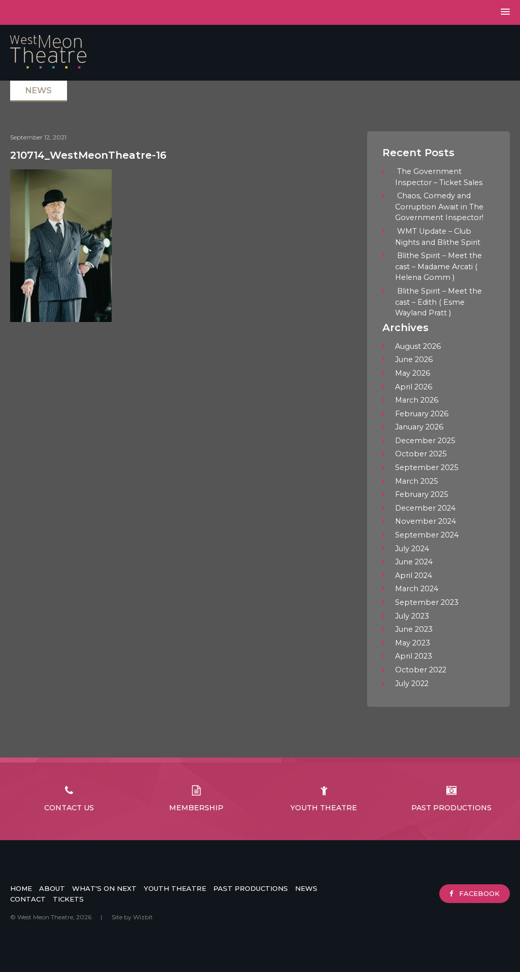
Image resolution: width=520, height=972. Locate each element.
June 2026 (414, 359)
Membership (196, 807)
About (52, 888)
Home (21, 888)
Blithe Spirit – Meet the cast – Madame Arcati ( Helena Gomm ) (438, 266)
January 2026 (419, 426)
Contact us (69, 807)
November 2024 (425, 521)
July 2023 (412, 616)
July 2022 (412, 683)
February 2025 (421, 494)
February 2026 (421, 413)
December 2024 (425, 508)
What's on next (104, 888)
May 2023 (412, 642)
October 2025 (420, 453)
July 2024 (412, 548)
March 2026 (416, 400)
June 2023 (414, 629)
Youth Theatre (323, 807)
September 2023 (427, 602)
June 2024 (414, 561)
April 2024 (413, 575)
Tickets (68, 899)
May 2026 (412, 373)
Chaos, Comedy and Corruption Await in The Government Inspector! (439, 206)
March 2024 (416, 588)
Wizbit (143, 917)
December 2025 (425, 440)
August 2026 (418, 346)
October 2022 (420, 669)
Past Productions (451, 807)
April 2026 (413, 386)
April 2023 (413, 656)
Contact (28, 899)
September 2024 (427, 534)
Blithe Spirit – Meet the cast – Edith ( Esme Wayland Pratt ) (438, 301)
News (306, 888)
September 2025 (426, 467)
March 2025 (416, 481)
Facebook (478, 893)
